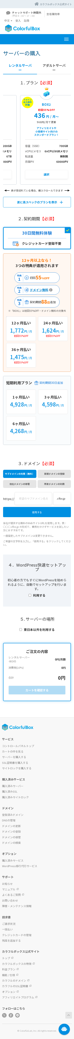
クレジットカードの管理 (16, 935)
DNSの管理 (8, 820)
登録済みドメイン (12, 815)
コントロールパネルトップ (18, 746)
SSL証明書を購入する (15, 763)
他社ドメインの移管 (19, 484)
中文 (7, 20)
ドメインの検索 (11, 843)
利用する (39, 595)
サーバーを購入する (14, 757)
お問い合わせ (10, 900)
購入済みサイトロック (15, 797)
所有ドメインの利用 (54, 484)
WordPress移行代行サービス (19, 866)
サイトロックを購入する (16, 768)
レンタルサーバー (20, 67)
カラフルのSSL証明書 (15, 986)
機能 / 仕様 (8, 975)
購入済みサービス (12, 860)
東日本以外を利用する (39, 629)
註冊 (26, 20)
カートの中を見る (12, 751)
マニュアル (8, 889)
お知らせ (7, 884)
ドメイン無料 (32, 290)
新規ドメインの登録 (54, 473)
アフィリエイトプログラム (18, 997)
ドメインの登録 (11, 831)
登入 (18, 20)
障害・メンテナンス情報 (16, 906)
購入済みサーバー (12, 786)
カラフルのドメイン (14, 980)
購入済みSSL (9, 791)
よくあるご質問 (11, 895)
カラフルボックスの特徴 (16, 964)
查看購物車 (53, 14)
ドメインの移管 (11, 837)
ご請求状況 (8, 924)
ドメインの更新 (11, 826)
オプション (8, 992)
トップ (6, 958)
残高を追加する (11, 940)
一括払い (7, 929)
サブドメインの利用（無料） (19, 473)
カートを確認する (37, 690)
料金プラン (8, 969)
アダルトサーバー (54, 67)
